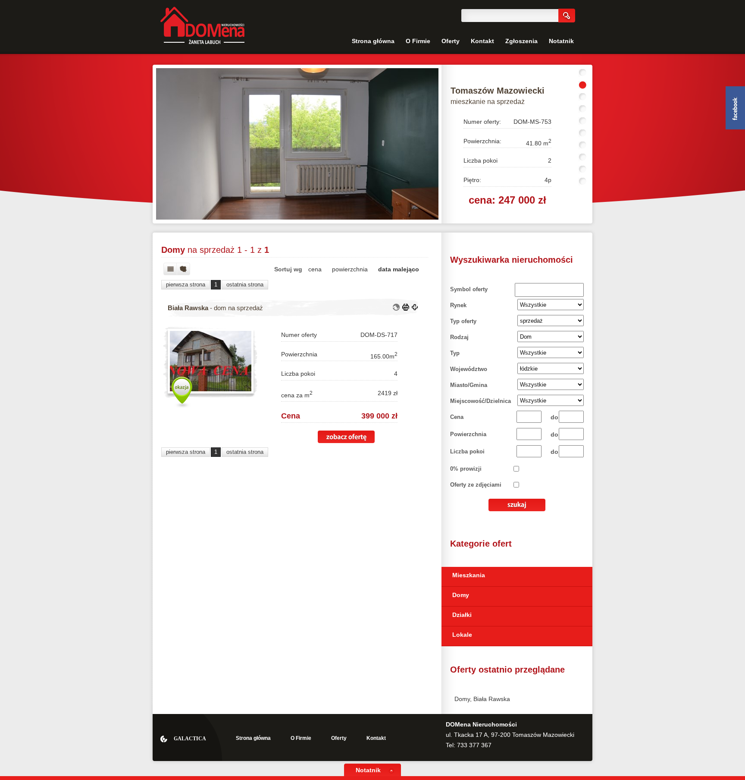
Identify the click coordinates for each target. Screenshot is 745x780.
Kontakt (482, 41)
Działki (462, 614)
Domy (460, 594)
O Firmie (418, 41)
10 (582, 182)
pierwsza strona (185, 284)
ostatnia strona (244, 284)
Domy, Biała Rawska (482, 698)
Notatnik (561, 41)
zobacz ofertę (346, 437)
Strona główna (373, 41)
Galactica (190, 739)
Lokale (462, 634)
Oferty (450, 41)
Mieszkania (468, 575)
